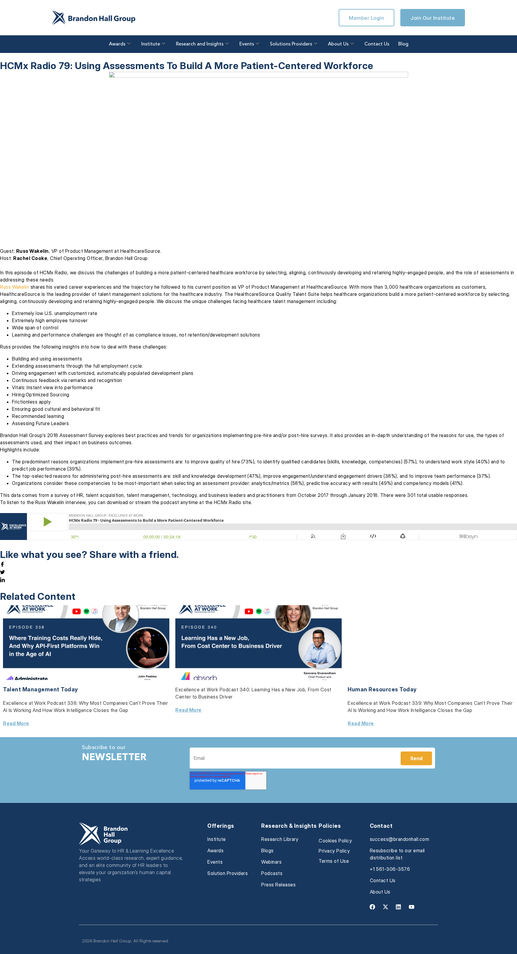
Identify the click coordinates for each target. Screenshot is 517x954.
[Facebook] (372, 907)
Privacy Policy (334, 851)
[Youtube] (411, 907)
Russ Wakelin (14, 287)
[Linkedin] (398, 907)
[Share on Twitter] (258, 572)
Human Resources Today (382, 689)
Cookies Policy (335, 841)
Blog (403, 44)
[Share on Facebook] (258, 564)
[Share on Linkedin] (258, 580)
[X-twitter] (385, 907)
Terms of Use (334, 861)
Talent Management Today (40, 689)
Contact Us (376, 44)
